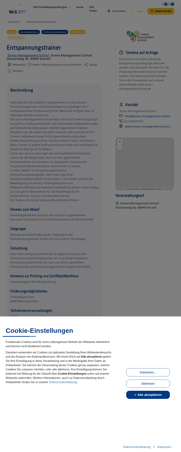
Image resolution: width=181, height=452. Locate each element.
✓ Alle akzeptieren (148, 395)
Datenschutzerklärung (63, 382)
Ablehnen (148, 383)
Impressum (164, 446)
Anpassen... (148, 372)
